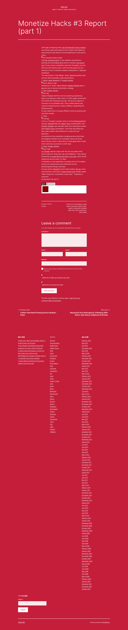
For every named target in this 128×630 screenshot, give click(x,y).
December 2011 (86, 462)
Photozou (77, 121)
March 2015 (85, 373)
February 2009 (86, 548)
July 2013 (85, 414)
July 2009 (85, 536)
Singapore (53, 406)
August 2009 (86, 533)
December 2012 (87, 432)
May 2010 (85, 510)
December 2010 (87, 493)
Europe (52, 361)
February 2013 (86, 427)
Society (52, 411)
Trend (52, 422)
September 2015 (87, 363)
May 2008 (85, 571)
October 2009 (86, 528)
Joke (51, 384)
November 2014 (87, 384)
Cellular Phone (54, 348)
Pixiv (45, 91)
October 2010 (86, 498)
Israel (51, 376)
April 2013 (85, 422)
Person (52, 399)
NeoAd (50, 124)
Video (51, 427)
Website (44, 259)
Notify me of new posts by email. (52, 285)
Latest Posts (51, 184)
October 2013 (86, 406)
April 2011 (85, 482)
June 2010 (85, 508)
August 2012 (86, 442)
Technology (53, 419)
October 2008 (86, 558)
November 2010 (87, 495)
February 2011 (86, 488)
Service (52, 404)
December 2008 (87, 553)
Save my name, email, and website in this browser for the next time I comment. (63, 270)
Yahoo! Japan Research (51, 80)
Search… (21, 599)
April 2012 (85, 452)
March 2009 (85, 546)
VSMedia (52, 432)
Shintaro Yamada (47, 126)
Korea (52, 386)
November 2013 (87, 404)
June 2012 (85, 447)
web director (82, 210)
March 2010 (85, 515)
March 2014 (85, 394)
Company (53, 358)
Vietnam (52, 429)
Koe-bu (78, 169)
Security (52, 401)
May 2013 (85, 419)
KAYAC (84, 206)
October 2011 (86, 467)
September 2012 (87, 439)
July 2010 (85, 505)
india (51, 366)
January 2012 (86, 460)
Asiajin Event (54, 346)
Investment (53, 371)
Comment (45, 231)
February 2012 (86, 457)
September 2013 (87, 409)
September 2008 (87, 561)
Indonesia (53, 368)
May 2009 (85, 541)
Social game (53, 409)
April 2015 (85, 371)
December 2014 (87, 381)
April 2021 (85, 346)
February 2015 (86, 376)
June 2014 (85, 391)
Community (74, 206)
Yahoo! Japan (83, 212)
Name (43, 250)
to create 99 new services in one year (63, 156)
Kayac (45, 146)
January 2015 (86, 379)
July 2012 (85, 444)
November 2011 (87, 465)
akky (51, 187)
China (52, 353)
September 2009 (87, 531)
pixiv (73, 210)
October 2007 (86, 589)
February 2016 (86, 356)
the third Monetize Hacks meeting (74, 47)
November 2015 (87, 358)
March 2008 (85, 576)
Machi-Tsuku (65, 124)
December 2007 (87, 584)
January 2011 (86, 490)
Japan (85, 204)
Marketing (53, 391)
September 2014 (87, 389)
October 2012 (86, 437)
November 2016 (87, 348)
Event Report (79, 204)
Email (67, 250)
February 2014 (86, 396)
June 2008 (85, 569)
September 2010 (87, 500)
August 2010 (86, 503)
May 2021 (85, 343)
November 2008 (87, 556)
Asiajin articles (68, 80)
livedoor (70, 208)
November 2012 (87, 434)
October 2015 (86, 361)
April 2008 (85, 574)
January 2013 (86, 429)
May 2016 (85, 351)
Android (52, 340)
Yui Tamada (45, 151)
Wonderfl (56, 169)
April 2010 (85, 513)
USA (51, 424)
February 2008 (86, 579)
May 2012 (85, 449)
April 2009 (85, 543)
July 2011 (84, 475)
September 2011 (87, 470)
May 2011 (85, 480)
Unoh (45, 116)
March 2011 (85, 485)
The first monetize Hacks (50, 60)
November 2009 (87, 526)
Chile (51, 351)
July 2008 (85, 566)
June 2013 (85, 417)
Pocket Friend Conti (68, 172)
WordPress (106, 622)
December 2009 (87, 523)
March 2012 (85, 455)
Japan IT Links (54, 381)
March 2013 (85, 424)
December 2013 (87, 401)
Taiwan (52, 417)
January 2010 (86, 520)
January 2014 (86, 399)
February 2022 (86, 340)
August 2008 (86, 564)
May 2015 (85, 368)
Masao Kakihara (74, 86)
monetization (77, 208)
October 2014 (86, 386)
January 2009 (86, 551)
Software (53, 414)
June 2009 (85, 538)
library (52, 389)
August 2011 (85, 472)
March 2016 (85, 353)
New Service (54, 394)
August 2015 (86, 366)
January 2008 (86, 581)
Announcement (55, 343)
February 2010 (86, 518)
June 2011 (85, 477)
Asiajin (64, 7)
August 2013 (86, 411)
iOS (51, 373)
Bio (44, 184)
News (51, 396)
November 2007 (87, 586)
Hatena (80, 206)
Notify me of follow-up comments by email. (56, 278)
